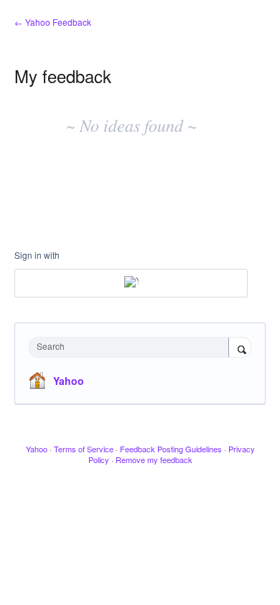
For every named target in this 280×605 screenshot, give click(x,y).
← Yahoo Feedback (52, 22)
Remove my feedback (154, 459)
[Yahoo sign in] (131, 283)
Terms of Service (83, 448)
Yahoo (68, 380)
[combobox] (132, 347)
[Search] (239, 348)
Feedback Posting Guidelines (171, 448)
